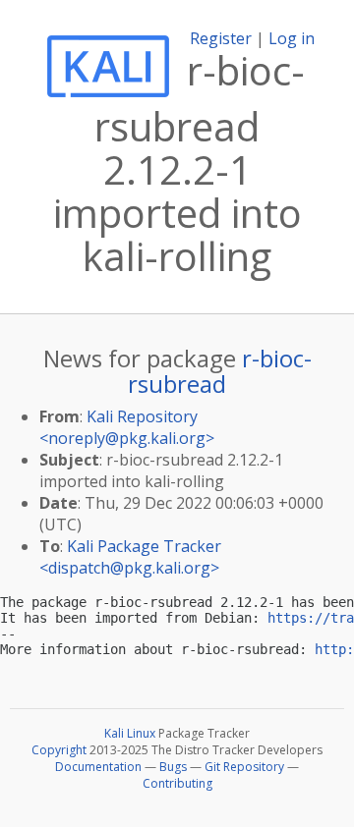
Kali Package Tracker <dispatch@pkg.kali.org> (130, 557)
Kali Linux (129, 733)
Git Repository (244, 766)
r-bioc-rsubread (220, 371)
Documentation (98, 766)
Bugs (173, 766)
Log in (291, 38)
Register (221, 38)
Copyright (59, 750)
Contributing (177, 783)
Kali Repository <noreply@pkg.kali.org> (126, 427)
